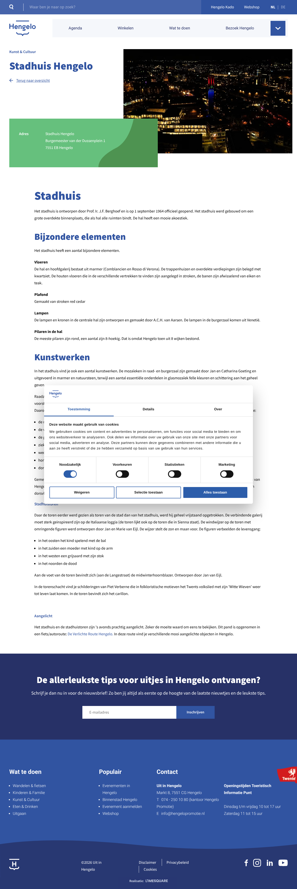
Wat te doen (179, 28)
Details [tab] (148, 409)
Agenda (75, 28)
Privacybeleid (178, 862)
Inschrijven (195, 712)
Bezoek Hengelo (240, 28)
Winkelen (126, 28)
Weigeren (82, 492)
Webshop (251, 6)
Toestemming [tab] (79, 409)
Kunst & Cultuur (26, 799)
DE (283, 6)
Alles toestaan (215, 492)
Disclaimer (147, 862)
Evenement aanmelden (122, 806)
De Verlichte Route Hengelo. (91, 633)
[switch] (122, 474)
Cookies (150, 869)
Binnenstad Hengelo (120, 799)
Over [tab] (218, 409)
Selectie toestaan (148, 492)
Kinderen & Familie (29, 793)
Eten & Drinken (25, 806)
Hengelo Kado (222, 6)
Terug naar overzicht (33, 80)
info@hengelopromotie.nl (183, 813)
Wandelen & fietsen (29, 786)
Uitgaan (19, 813)
